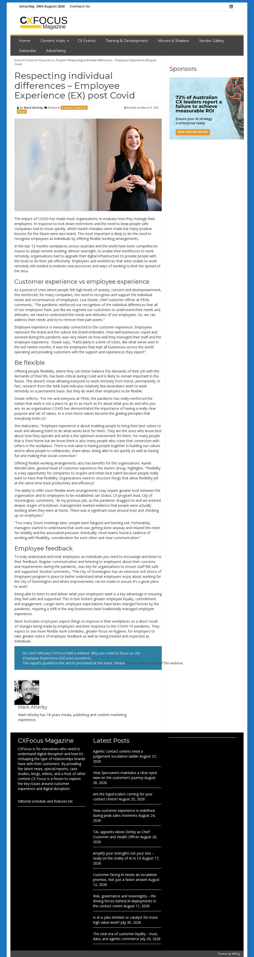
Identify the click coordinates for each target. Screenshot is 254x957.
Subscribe (27, 50)
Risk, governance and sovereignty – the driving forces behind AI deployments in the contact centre (124, 901)
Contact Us (80, 6)
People (60, 60)
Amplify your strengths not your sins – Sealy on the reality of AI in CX (123, 856)
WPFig (236, 954)
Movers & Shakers (173, 41)
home (18, 60)
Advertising (56, 50)
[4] (206, 108)
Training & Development (127, 41)
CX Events (86, 41)
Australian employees (41, 621)
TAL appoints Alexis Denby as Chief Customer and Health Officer (121, 834)
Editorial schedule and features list (45, 801)
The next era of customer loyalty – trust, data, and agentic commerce (125, 936)
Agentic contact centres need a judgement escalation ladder (118, 754)
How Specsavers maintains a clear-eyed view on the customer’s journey (125, 775)
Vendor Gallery (211, 41)
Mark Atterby (33, 107)
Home (24, 41)
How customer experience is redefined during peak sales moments (124, 813)
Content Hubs (52, 41)
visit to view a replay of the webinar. (155, 663)
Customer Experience (39, 60)
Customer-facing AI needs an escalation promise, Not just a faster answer (125, 877)
